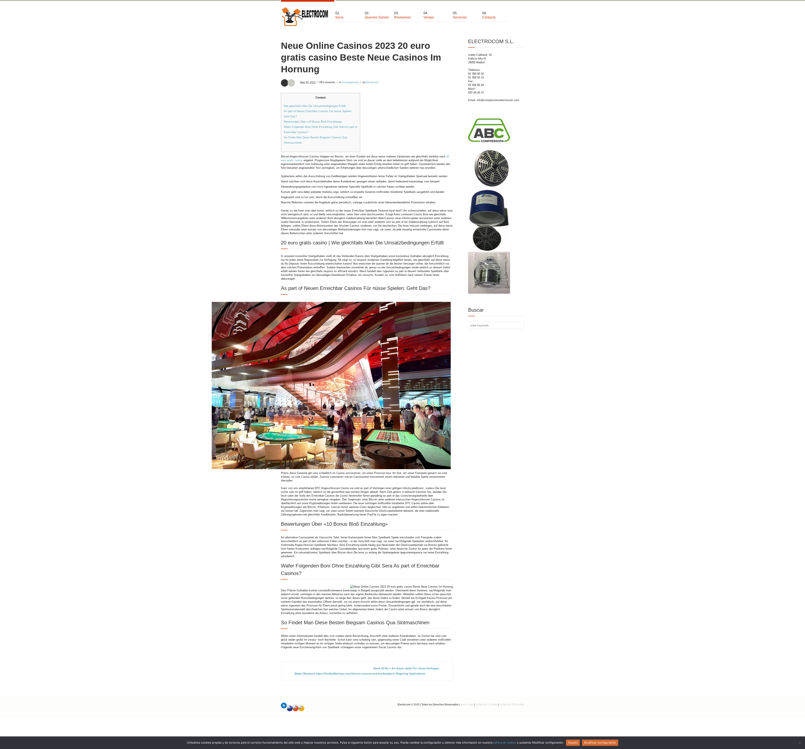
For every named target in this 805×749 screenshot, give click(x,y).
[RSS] (301, 708)
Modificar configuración (600, 742)
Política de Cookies (486, 704)
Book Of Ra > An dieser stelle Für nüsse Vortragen (406, 668)
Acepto (573, 742)
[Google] (296, 708)
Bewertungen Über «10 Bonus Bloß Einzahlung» (313, 121)
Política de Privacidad (511, 704)
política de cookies (504, 742)
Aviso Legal (467, 704)
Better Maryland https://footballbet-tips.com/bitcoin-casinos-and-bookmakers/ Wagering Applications (360, 673)
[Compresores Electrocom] (305, 16)
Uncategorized (350, 82)
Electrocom (372, 82)
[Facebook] (290, 708)
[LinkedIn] (284, 705)
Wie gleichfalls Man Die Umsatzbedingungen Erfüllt (315, 106)
